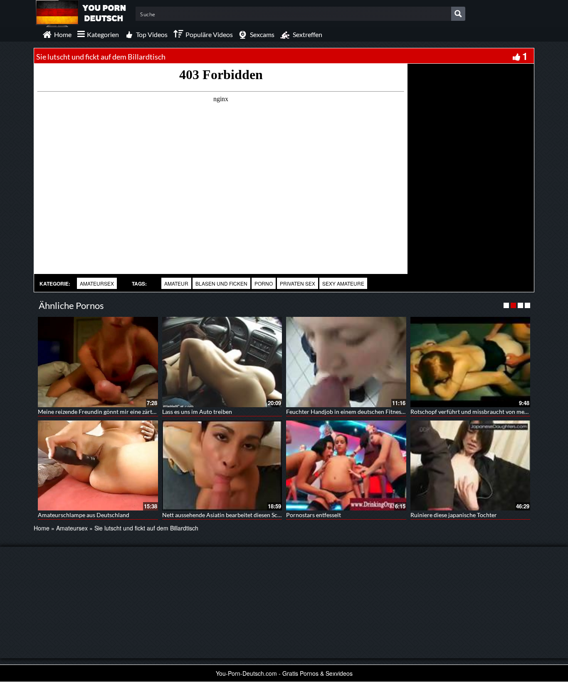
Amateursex (97, 283)
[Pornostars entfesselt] (346, 465)
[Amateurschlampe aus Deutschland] (98, 465)
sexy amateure (343, 283)
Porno (263, 283)
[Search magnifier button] (458, 14)
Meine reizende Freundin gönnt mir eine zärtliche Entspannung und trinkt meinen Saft (148, 411)
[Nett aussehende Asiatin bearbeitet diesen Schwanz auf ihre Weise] (222, 465)
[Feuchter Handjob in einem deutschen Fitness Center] (346, 362)
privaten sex (297, 283)
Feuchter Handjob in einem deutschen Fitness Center (354, 411)
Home (41, 528)
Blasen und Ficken (221, 283)
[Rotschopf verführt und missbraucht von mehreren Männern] (470, 362)
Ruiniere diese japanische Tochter (453, 514)
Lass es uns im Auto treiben (197, 411)
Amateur (176, 283)
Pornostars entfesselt (313, 514)
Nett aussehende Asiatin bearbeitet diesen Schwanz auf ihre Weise (247, 514)
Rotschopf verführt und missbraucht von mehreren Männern (488, 411)
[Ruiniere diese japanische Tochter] (470, 465)
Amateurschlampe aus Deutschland (83, 514)
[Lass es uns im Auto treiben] (222, 362)
